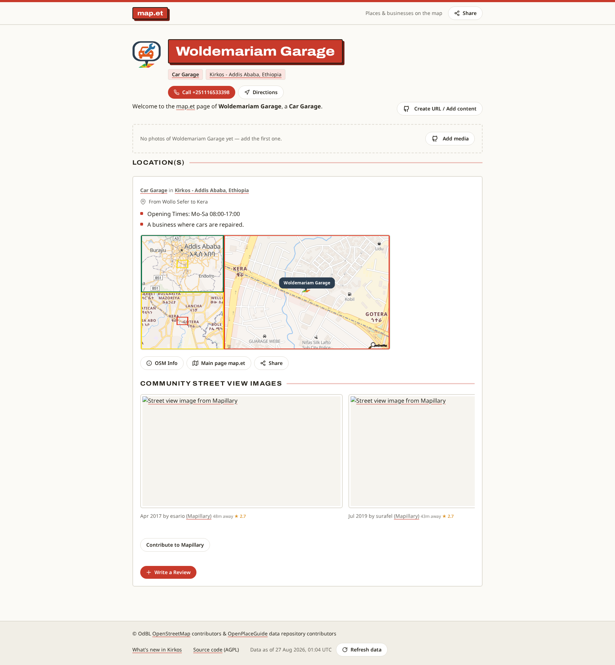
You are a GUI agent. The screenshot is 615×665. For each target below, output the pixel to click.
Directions (265, 92)
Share (470, 13)
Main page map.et (223, 363)
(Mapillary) (198, 515)
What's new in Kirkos (157, 649)
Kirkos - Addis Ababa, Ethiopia (246, 74)
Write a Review (172, 572)
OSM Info (166, 363)
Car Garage (185, 74)
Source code (207, 649)
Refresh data (366, 649)
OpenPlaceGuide (248, 633)
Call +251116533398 (206, 92)
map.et (150, 13)
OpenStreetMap (171, 633)
